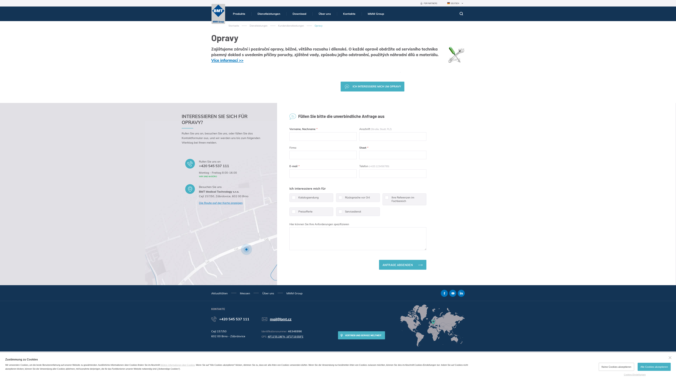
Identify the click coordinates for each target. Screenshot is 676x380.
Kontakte (349, 13)
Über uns (325, 13)
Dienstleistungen (269, 13)
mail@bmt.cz (281, 319)
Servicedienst (353, 211)
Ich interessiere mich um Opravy (377, 86)
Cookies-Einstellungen (635, 374)
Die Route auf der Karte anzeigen (221, 203)
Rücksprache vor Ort (357, 197)
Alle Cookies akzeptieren (654, 366)
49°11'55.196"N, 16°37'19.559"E (285, 336)
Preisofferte (305, 211)
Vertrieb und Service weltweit (363, 335)
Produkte (239, 13)
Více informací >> (227, 60)
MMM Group (376, 13)
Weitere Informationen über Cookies (177, 365)
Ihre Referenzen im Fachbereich (403, 199)
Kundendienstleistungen (291, 25)
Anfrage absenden (398, 265)
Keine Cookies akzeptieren (616, 366)
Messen (245, 293)
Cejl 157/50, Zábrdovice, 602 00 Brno (223, 196)
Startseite (234, 25)
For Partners (430, 3)
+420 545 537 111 (214, 166)
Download (299, 13)
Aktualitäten (219, 293)
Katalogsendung (308, 197)
